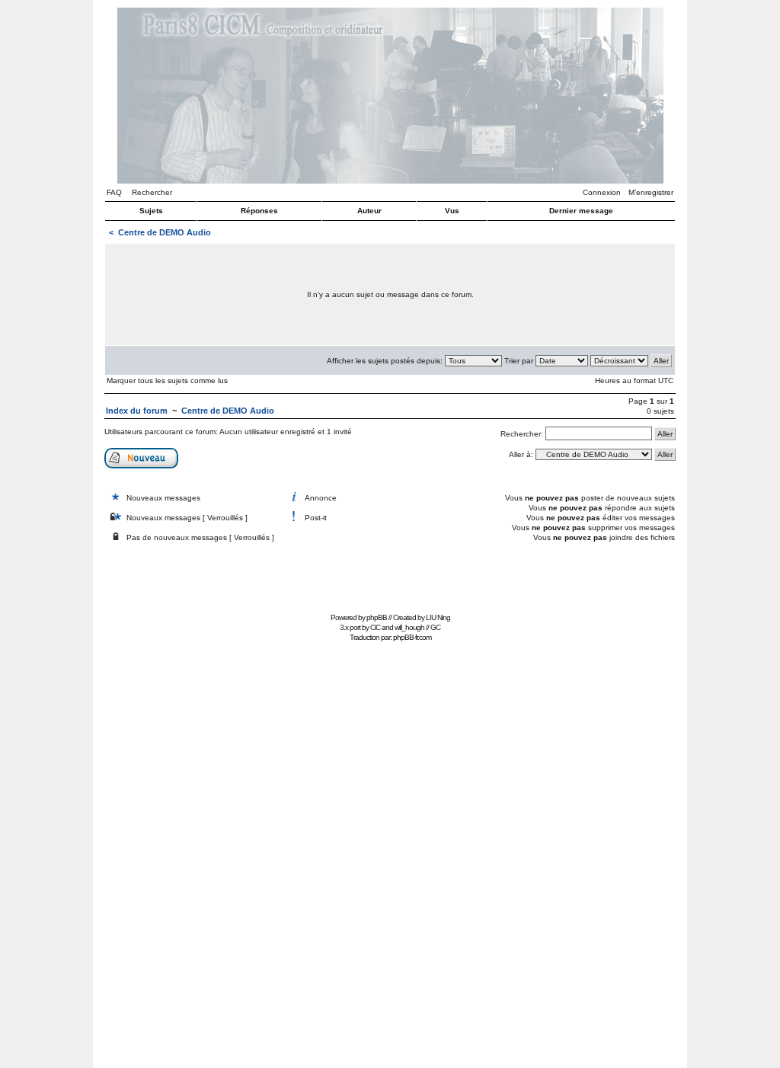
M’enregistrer (650, 192)
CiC (375, 627)
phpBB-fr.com (412, 637)
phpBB (376, 617)
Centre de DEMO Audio (164, 232)
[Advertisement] (390, 574)
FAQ (114, 192)
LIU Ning (438, 617)
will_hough (409, 627)
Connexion (602, 192)
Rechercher (152, 192)
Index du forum (137, 410)
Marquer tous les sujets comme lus (167, 380)
